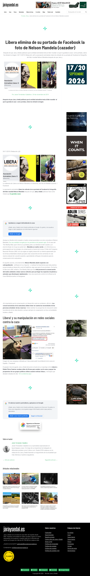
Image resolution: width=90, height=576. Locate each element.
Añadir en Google (15, 234)
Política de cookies (50, 548)
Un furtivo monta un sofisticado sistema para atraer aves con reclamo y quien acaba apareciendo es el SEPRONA (29, 487)
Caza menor (71, 539)
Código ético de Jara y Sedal (54, 539)
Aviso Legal (48, 541)
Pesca (69, 541)
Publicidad (48, 532)
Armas (70, 546)
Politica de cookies (50, 546)
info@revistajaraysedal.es (20, 547)
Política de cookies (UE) (52, 550)
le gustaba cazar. (15, 194)
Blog (27, 16)
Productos (71, 544)
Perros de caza (72, 548)
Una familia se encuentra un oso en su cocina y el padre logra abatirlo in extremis (48, 487)
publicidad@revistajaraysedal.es (27, 544)
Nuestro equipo (49, 537)
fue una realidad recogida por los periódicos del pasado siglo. (28, 242)
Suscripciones (49, 535)
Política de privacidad (51, 544)
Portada (23, 16)
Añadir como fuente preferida (19, 416)
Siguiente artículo (51, 460)
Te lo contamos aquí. (25, 374)
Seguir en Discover (37, 416)
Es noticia (70, 532)
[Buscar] (86, 12)
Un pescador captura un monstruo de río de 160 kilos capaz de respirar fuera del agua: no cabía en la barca (11, 487)
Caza (69, 535)
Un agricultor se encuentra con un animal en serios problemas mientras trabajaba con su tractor (11, 507)
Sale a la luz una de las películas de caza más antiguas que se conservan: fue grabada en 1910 (29, 507)
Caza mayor (71, 537)
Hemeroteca (71, 550)
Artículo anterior (9, 460)
